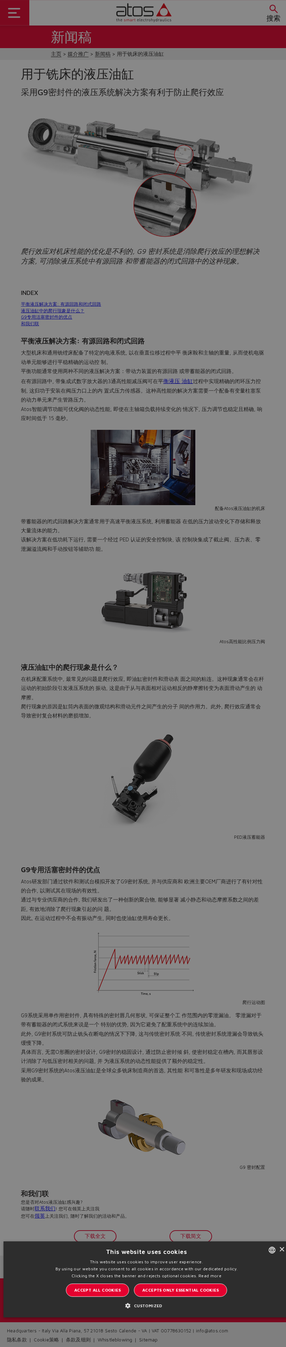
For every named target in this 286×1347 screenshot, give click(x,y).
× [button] (281, 1249)
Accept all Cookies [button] (97, 1290)
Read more (209, 1275)
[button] (146, 1305)
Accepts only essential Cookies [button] (180, 1290)
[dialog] (143, 673)
